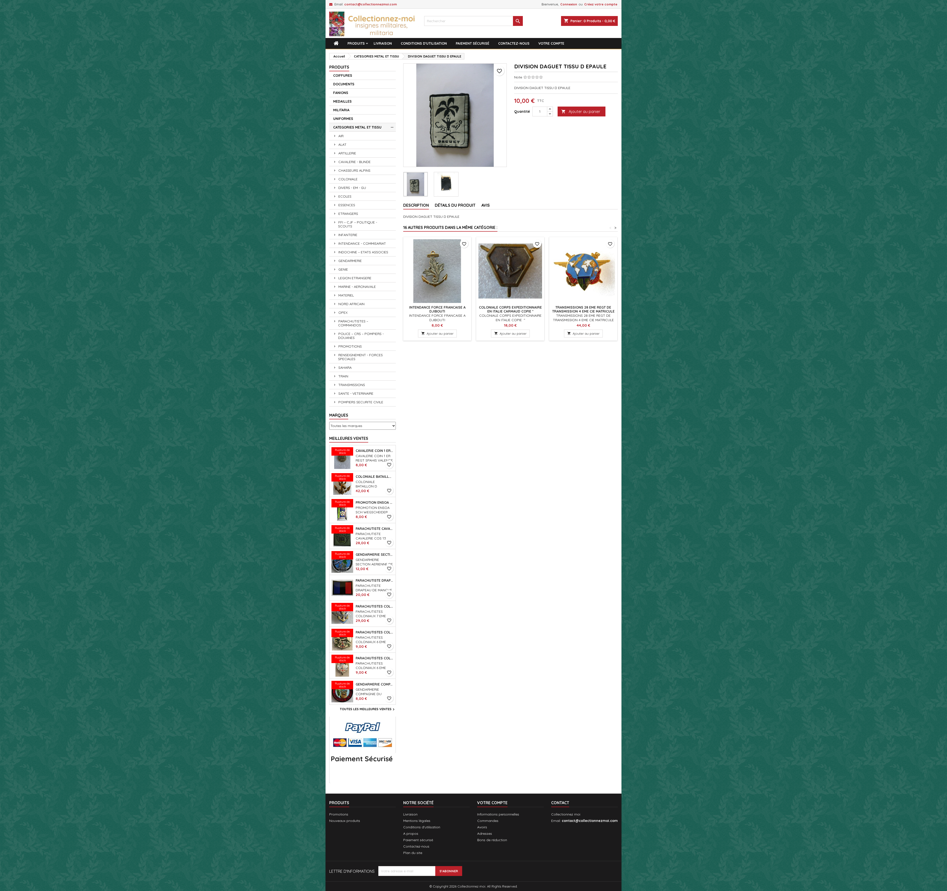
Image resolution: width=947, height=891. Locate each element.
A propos (410, 833)
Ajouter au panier (580, 111)
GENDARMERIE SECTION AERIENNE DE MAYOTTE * (375, 555)
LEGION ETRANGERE (354, 278)
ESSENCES (346, 205)
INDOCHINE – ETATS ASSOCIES (363, 252)
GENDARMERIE (350, 261)
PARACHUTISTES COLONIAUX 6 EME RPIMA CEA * (375, 632)
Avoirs (482, 827)
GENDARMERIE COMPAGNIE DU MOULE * (375, 684)
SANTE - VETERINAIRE (355, 393)
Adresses (484, 833)
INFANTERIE (347, 235)
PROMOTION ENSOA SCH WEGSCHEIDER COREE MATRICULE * (375, 502)
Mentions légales (416, 820)
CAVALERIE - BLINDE (354, 162)
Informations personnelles (498, 814)
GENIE (343, 269)
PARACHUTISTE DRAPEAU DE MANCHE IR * (375, 580)
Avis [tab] (485, 205)
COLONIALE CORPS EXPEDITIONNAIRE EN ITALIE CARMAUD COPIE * (510, 309)
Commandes (487, 820)
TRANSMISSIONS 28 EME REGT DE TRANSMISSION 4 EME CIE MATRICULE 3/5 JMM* (583, 311)
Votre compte (551, 43)
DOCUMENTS (343, 84)
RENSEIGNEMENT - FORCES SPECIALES (360, 357)
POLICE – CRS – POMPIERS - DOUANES (361, 336)
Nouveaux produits (344, 820)
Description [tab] (416, 205)
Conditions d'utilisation (424, 43)
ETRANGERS (348, 213)
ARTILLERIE (347, 153)
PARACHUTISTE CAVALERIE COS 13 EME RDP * (375, 529)
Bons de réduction (492, 840)
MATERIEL (346, 295)
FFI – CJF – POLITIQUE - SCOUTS (357, 224)
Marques (338, 415)
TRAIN (343, 376)
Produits (356, 43)
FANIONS (340, 93)
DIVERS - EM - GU (352, 188)
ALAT (342, 144)
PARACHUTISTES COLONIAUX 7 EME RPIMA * (375, 606)
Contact (560, 802)
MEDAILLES (342, 101)
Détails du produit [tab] (455, 205)
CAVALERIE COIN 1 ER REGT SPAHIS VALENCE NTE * (375, 451)
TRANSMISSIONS (351, 385)
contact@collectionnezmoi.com (370, 4)
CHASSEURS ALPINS (354, 170)
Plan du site (412, 853)
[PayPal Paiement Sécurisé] (362, 749)
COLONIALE (348, 179)
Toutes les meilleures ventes (368, 709)
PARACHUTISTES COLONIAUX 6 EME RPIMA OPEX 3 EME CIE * (375, 658)
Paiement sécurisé (472, 43)
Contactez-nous (513, 43)
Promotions (338, 814)
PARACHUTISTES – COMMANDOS (353, 323)
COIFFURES (342, 75)
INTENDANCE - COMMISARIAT (362, 243)
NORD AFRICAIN (351, 304)
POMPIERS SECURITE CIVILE (360, 402)
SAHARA (345, 367)
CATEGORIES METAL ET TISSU (357, 127)
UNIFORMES (343, 118)
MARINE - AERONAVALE (357, 286)
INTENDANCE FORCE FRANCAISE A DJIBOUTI (437, 309)
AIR (341, 136)
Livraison (383, 43)
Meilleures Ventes (348, 438)
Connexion (568, 4)
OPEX (342, 312)
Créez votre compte (600, 4)
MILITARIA (341, 110)
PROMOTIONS (350, 346)
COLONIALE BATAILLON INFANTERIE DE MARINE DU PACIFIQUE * (375, 477)
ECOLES (344, 196)
